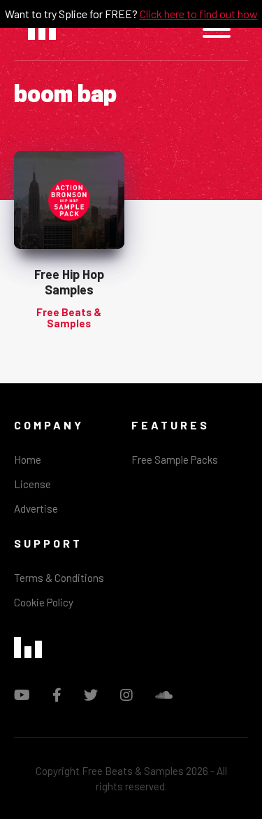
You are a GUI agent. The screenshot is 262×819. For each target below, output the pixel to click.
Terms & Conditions (59, 577)
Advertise (36, 508)
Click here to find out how (199, 13)
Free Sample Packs (174, 459)
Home (27, 459)
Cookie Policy (43, 602)
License (32, 484)
